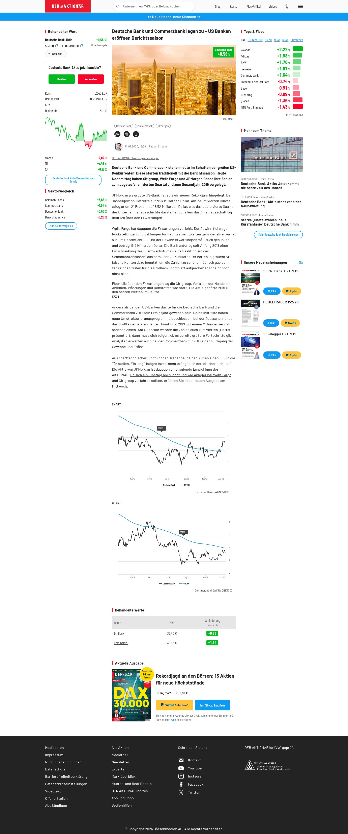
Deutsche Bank (213, 492)
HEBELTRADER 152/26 (281, 302)
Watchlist (57, 53)
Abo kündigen (56, 805)
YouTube (195, 768)
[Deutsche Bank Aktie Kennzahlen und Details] (76, 133)
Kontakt (194, 760)
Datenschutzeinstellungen (66, 784)
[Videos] (273, 6)
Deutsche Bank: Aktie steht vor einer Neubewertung (271, 204)
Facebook (195, 784)
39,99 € (272, 291)
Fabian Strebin (158, 146)
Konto (173, 719)
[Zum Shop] (217, 6)
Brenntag (246, 95)
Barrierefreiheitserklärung (66, 776)
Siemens (246, 69)
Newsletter (120, 762)
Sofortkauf (181, 705)
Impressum (54, 754)
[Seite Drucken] (127, 134)
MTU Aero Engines (252, 107)
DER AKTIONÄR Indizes (130, 791)
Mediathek (120, 754)
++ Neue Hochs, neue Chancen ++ (174, 16)
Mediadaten (54, 747)
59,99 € (272, 355)
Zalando (245, 50)
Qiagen (245, 101)
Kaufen (61, 79)
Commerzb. (121, 643)
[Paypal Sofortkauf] (291, 291)
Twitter (194, 792)
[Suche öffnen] (118, 6)
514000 (50, 45)
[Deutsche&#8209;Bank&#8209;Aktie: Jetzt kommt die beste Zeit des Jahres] (272, 154)
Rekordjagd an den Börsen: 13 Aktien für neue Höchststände (195, 679)
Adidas (245, 56)
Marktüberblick (124, 776)
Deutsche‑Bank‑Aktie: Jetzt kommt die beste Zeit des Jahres (270, 186)
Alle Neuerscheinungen (296, 262)
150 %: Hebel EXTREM (280, 271)
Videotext (53, 791)
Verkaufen (91, 79)
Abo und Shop (123, 798)
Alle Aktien (120, 747)
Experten (119, 769)
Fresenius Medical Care (255, 82)
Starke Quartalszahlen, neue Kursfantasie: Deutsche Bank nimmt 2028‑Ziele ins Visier (270, 222)
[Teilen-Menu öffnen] (117, 134)
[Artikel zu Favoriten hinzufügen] (136, 134)
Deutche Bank (123, 126)
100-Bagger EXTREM (279, 334)
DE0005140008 (70, 45)
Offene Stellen (56, 798)
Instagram (196, 776)
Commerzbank (144, 126)
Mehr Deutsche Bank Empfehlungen (278, 234)
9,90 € (271, 323)
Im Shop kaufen (212, 705)
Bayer (244, 88)
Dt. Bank (119, 633)
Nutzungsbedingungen (63, 762)
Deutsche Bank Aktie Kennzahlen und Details (73, 179)
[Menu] (300, 6)
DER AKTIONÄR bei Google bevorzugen (135, 158)
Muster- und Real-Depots (132, 783)
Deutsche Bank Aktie (58, 40)
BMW (243, 63)
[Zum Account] (233, 6)
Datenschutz (55, 769)
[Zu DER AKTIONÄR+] (253, 6)
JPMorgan (163, 126)
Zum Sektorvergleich (61, 226)
